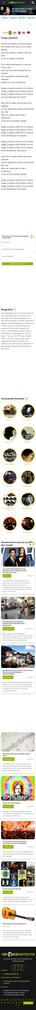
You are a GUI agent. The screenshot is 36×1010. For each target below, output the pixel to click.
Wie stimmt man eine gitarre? (15, 924)
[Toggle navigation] (3, 2)
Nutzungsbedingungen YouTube (14, 992)
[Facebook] (13, 968)
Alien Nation (8, 677)
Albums (5, 18)
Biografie (22, 18)
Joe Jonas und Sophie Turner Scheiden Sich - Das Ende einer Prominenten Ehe (15, 571)
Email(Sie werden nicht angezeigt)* (13, 249)
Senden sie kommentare (17, 264)
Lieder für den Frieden (11, 803)
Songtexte (13, 18)
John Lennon (8, 806)
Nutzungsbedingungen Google (14, 995)
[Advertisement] (18, 25)
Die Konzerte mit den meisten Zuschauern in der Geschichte (14, 843)
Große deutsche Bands (12, 889)
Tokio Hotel (8, 892)
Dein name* (6, 242)
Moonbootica (8, 629)
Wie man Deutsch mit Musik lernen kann (16, 755)
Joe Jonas (7, 576)
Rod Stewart (8, 847)
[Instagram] (19, 968)
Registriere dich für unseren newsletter (16, 990)
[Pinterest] (16, 968)
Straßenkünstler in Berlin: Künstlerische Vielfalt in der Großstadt (14, 623)
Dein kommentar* (8, 256)
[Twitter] (22, 968)
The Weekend (8, 759)
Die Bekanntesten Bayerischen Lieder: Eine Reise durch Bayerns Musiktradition (18, 672)
